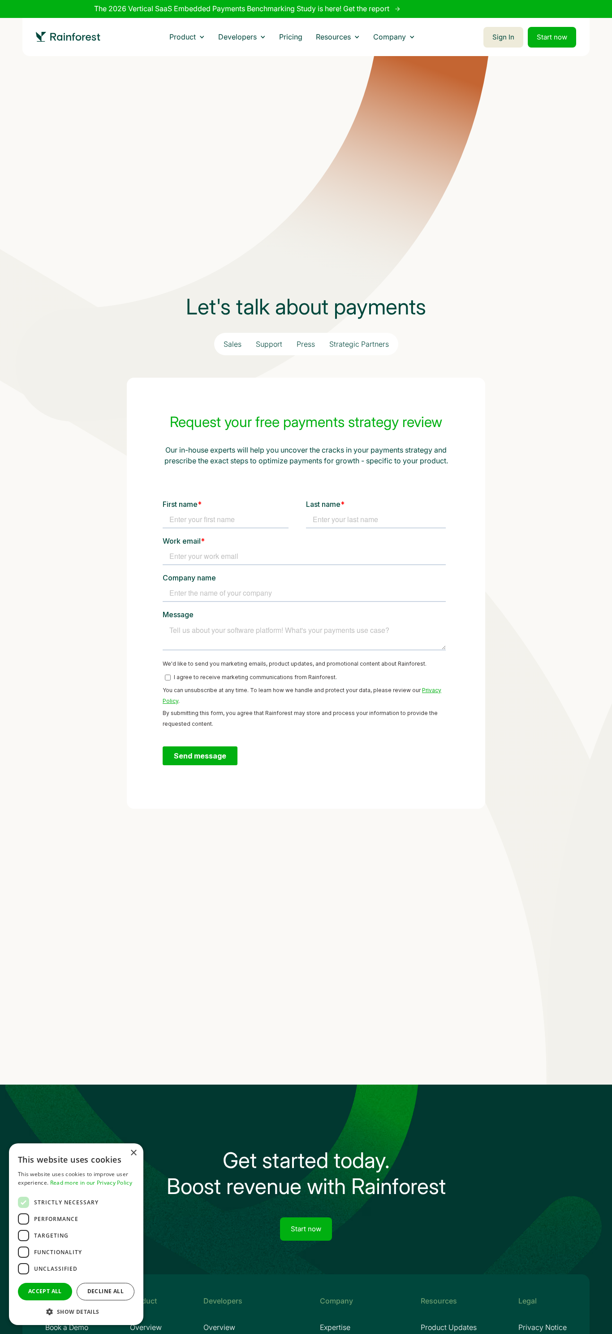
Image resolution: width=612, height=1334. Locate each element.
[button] (187, 37)
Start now (552, 37)
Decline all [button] (105, 1291)
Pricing (290, 36)
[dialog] (76, 1234)
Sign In (503, 37)
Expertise (335, 1327)
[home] (68, 37)
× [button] (133, 1153)
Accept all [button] (45, 1291)
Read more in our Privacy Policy (91, 1182)
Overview (146, 1327)
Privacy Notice (542, 1327)
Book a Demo (66, 1327)
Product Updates (449, 1327)
